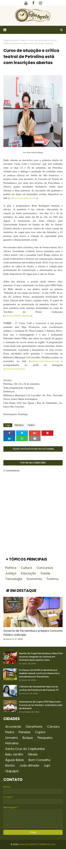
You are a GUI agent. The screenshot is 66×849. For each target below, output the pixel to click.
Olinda (32, 754)
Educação (28, 573)
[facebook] (33, 3)
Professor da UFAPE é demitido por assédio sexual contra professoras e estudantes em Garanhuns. (39, 673)
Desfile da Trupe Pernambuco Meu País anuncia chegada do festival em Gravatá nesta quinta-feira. (41, 657)
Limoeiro (11, 738)
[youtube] (26, 3)
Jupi (47, 765)
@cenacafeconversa (14, 368)
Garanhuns (34, 726)
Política (10, 568)
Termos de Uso (47, 844)
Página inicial (10, 40)
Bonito (10, 765)
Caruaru (53, 726)
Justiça (10, 573)
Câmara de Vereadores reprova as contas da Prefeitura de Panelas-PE (39, 688)
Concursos (45, 568)
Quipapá (11, 771)
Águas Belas (14, 760)
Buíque (28, 738)
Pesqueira (44, 738)
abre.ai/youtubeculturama (17, 315)
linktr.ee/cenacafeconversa (23, 198)
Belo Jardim (14, 754)
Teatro (23, 40)
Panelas (24, 732)
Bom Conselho (39, 760)
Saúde (45, 573)
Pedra (9, 732)
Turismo (52, 579)
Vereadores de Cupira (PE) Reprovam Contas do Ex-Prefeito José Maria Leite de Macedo (40, 705)
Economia (34, 579)
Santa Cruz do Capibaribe (25, 749)
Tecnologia (13, 579)
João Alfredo (29, 765)
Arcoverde (13, 726)
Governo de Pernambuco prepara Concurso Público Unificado (33, 633)
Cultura (26, 568)
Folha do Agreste (28, 844)
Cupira (40, 732)
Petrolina (19, 425)
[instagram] (40, 3)
